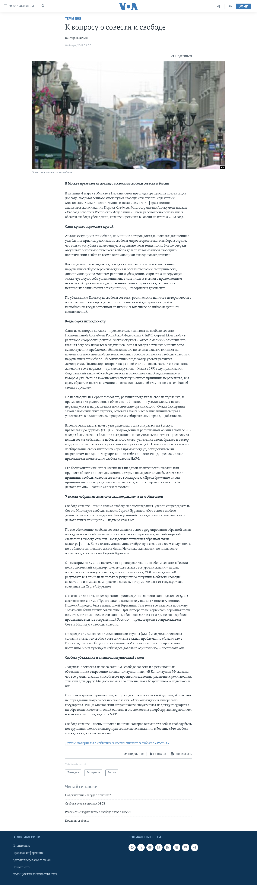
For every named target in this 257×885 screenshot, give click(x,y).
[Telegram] (218, 6)
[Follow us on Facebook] (132, 847)
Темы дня (73, 18)
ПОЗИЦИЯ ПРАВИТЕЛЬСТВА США (35, 874)
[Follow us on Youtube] (150, 847)
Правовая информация (28, 853)
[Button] (181, 56)
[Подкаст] (176, 847)
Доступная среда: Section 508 (32, 860)
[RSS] (167, 847)
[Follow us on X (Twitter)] (140, 847)
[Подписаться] (185, 847)
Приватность (21, 867)
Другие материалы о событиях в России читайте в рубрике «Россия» (117, 743)
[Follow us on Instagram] (158, 847)
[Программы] (230, 6)
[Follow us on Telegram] (194, 847)
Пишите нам (21, 846)
